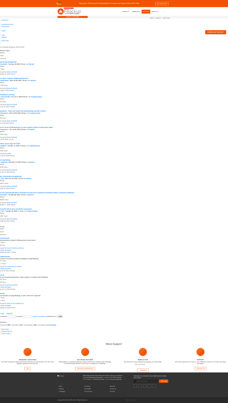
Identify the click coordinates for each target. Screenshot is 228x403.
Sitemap (128, 400)
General (31, 162)
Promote (112, 391)
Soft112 (85, 379)
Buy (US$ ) (162, 3)
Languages (62, 391)
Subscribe (143, 370)
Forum (134, 400)
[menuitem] (7, 24)
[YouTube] (149, 386)
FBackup (61, 389)
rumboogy (4, 162)
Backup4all (86, 377)
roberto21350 (5, 97)
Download (87, 386)
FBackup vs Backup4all (85, 368)
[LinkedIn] (144, 386)
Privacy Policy (88, 391)
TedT (2, 211)
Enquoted (108, 379)
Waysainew (4, 113)
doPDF (111, 377)
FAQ (27, 368)
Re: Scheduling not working (13, 266)
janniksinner (5, 80)
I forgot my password (39, 316)
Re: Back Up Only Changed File (14, 303)
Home (60, 386)
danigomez (4, 129)
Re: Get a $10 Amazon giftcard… (14, 248)
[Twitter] (140, 386)
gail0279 (3, 146)
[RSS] (154, 386)
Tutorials (31, 64)
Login (2, 313)
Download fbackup (216, 32)
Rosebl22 (4, 64)
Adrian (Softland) (12, 72)
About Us (112, 386)
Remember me (51, 316)
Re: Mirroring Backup (11, 285)
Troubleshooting (36, 97)
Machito (53, 325)
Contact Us (201, 368)
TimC (2, 178)
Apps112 (90, 379)
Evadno (9, 153)
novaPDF (106, 377)
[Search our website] (168, 11)
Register (10, 313)
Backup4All (87, 389)
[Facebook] (135, 386)
